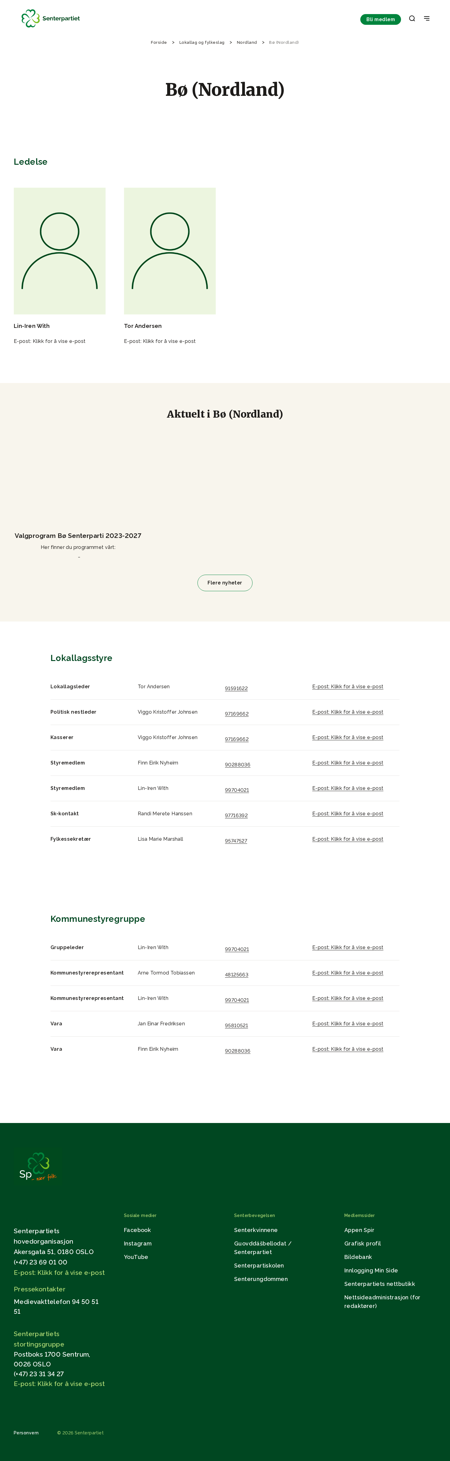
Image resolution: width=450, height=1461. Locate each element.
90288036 (237, 765)
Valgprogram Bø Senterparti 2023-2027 (78, 535)
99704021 (237, 790)
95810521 (236, 1025)
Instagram (138, 1243)
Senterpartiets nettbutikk (379, 1284)
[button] (412, 19)
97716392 (236, 815)
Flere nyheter (225, 583)
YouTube (136, 1257)
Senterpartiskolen (259, 1265)
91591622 (236, 688)
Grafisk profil (362, 1243)
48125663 (236, 975)
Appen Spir (359, 1230)
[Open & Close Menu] (426, 19)
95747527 (236, 841)
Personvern (26, 1432)
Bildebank (358, 1257)
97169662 (237, 714)
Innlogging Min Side (371, 1270)
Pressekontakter (40, 1289)
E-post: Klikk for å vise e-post (50, 341)
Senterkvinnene (256, 1230)
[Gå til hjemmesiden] (38, 1183)
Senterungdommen (261, 1279)
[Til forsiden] (51, 27)
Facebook (137, 1230)
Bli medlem (380, 19)
